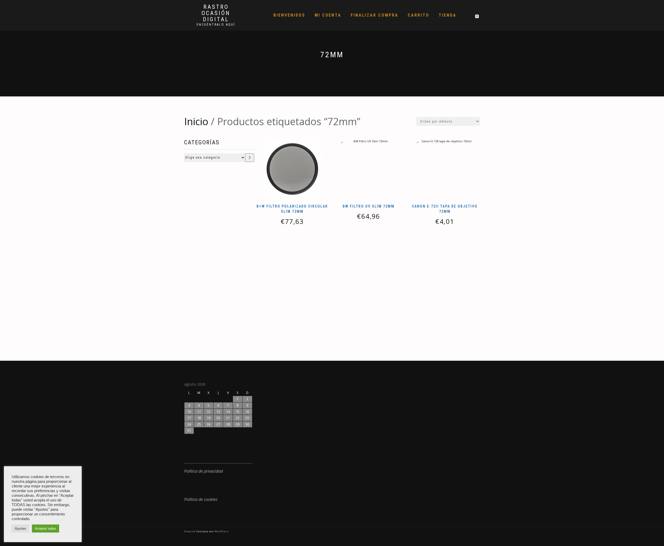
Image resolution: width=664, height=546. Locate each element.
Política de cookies (200, 499)
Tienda (448, 15)
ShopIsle (190, 531)
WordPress (221, 531)
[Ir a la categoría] (249, 157)
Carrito (418, 15)
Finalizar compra (374, 15)
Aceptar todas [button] (45, 528)
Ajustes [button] (20, 528)
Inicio (196, 121)
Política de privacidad (203, 471)
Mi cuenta (328, 15)
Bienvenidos (289, 15)
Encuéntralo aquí (216, 24)
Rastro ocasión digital (216, 13)
